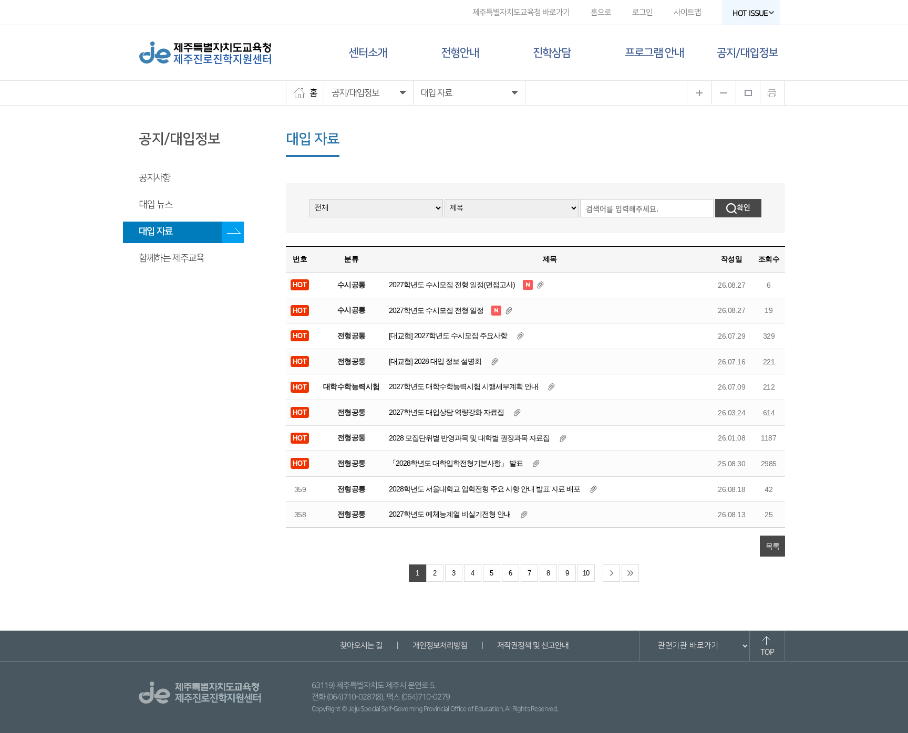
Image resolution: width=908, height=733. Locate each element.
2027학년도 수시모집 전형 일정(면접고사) (452, 284)
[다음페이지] (611, 573)
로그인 (642, 12)
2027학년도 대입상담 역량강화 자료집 (446, 412)
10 (586, 573)
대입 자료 (155, 231)
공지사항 (154, 178)
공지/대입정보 (747, 53)
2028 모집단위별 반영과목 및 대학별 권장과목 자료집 (469, 438)
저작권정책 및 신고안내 (532, 646)
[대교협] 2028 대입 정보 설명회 (436, 361)
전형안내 (460, 53)
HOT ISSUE (750, 13)
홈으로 (601, 12)
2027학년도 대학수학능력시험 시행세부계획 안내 (463, 386)
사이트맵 (687, 12)
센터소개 (368, 53)
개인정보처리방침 (439, 646)
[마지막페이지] (630, 573)
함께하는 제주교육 (171, 258)
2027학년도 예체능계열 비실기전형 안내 (450, 514)
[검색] (738, 208)
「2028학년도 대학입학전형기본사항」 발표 (456, 463)
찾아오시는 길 (360, 646)
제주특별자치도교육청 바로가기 (521, 12)
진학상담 (552, 53)
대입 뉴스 (155, 205)
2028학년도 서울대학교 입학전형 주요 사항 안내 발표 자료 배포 (484, 489)
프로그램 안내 (654, 53)
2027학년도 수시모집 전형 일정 (436, 310)
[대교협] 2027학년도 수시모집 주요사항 (448, 335)
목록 (772, 546)
